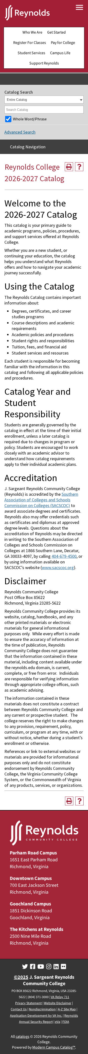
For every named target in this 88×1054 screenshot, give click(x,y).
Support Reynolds (44, 63)
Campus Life (60, 53)
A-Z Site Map (67, 1009)
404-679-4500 (64, 556)
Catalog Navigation (27, 147)
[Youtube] (41, 966)
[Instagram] (48, 966)
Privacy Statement (28, 1003)
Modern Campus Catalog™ (53, 1047)
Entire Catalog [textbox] (17, 100)
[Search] (80, 110)
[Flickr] (63, 966)
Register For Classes (29, 42)
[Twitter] (25, 966)
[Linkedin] (56, 966)
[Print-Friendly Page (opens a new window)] (69, 166)
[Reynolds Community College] (27, 13)
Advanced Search (19, 132)
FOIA (65, 1021)
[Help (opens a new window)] (79, 166)
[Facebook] (32, 966)
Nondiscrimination (42, 1009)
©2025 (21, 977)
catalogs (22, 1036)
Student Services (31, 53)
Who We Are (32, 32)
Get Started (56, 32)
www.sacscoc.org (58, 567)
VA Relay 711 (60, 997)
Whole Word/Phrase (30, 118)
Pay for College (63, 42)
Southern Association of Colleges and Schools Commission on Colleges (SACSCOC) (41, 499)
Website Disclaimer (57, 1003)
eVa (57, 1021)
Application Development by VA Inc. (36, 1015)
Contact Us (19, 1009)
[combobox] (44, 99)
